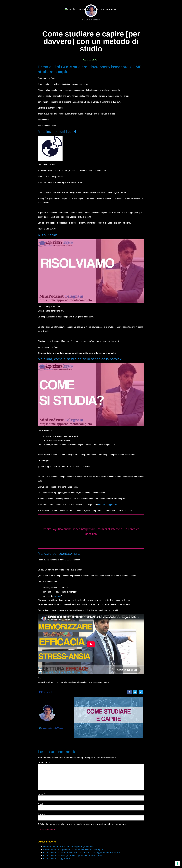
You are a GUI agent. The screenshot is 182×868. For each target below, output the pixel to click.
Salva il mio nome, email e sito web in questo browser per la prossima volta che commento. (83, 824)
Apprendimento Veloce (91, 60)
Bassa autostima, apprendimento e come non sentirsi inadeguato (73, 849)
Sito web (42, 814)
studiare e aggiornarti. (107, 505)
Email (41, 804)
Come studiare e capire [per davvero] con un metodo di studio (72, 855)
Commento (44, 763)
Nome (41, 794)
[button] (129, 692)
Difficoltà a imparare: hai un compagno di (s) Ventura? (68, 846)
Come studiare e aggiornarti (56, 858)
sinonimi (57, 596)
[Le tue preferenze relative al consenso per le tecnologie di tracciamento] (177, 863)
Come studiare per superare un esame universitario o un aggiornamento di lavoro (81, 852)
